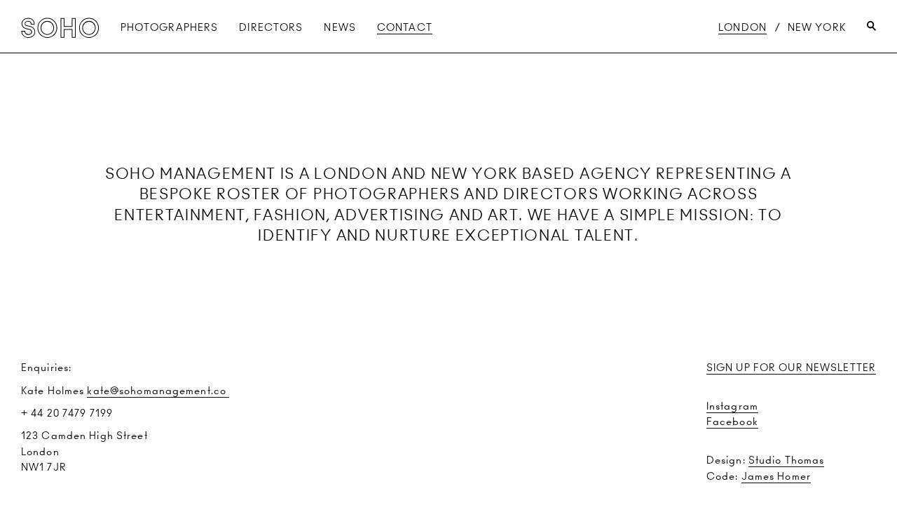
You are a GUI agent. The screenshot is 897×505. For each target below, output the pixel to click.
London (742, 27)
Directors (271, 27)
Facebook (732, 421)
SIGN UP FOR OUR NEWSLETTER (791, 367)
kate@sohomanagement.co (158, 390)
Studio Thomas (786, 460)
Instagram (732, 406)
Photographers (170, 27)
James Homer (776, 476)
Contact (404, 27)
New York (817, 27)
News (339, 27)
